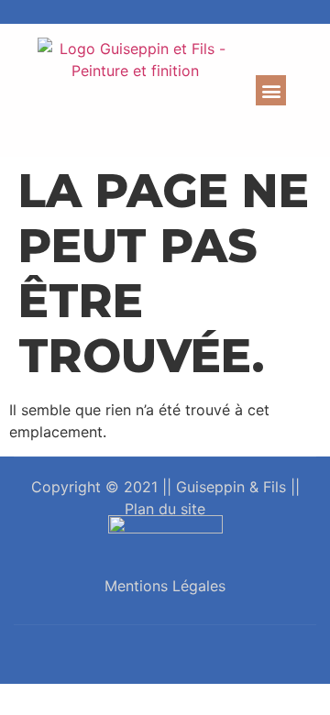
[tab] (165, 655)
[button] (271, 90)
